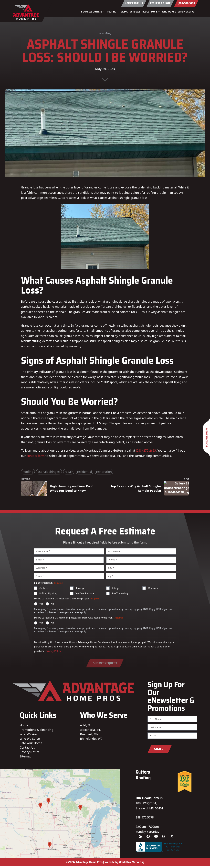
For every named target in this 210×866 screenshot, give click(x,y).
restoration (104, 472)
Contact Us (27, 747)
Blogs (145, 11)
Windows (135, 11)
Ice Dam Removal (84, 593)
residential (84, 472)
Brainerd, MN (89, 734)
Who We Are (169, 11)
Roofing (27, 472)
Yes (41, 603)
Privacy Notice (30, 752)
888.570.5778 (145, 817)
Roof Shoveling (120, 593)
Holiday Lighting (48, 593)
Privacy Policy (53, 651)
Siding (124, 11)
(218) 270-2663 (146, 450)
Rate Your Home (31, 743)
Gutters (43, 588)
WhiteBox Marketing (131, 862)
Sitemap (25, 756)
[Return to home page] (27, 11)
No (52, 603)
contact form (36, 456)
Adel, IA (85, 725)
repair (69, 472)
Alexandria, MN (90, 730)
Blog (108, 33)
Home (101, 33)
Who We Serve (30, 739)
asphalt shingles (49, 472)
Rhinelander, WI (91, 739)
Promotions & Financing (36, 730)
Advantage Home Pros (89, 862)
